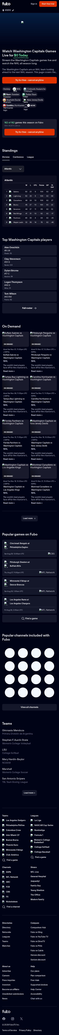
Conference (18, 157)
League (30, 157)
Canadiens (17, 200)
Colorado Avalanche (36, 89)
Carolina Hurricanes (15, 105)
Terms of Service (9, 1030)
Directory (37, 1030)
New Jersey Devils (35, 100)
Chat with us (36, 998)
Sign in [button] (34, 4)
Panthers (16, 218)
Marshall (7, 768)
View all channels (29, 707)
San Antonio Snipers (13, 778)
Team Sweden (13, 94)
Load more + (29, 793)
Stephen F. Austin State (15, 739)
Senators (16, 209)
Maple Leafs (18, 222)
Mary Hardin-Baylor (13, 759)
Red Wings (17, 213)
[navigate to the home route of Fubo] (6, 4)
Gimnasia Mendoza (13, 730)
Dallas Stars (31, 94)
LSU (4, 749)
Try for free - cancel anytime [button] (29, 80)
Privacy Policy (25, 1030)
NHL (19, 89)
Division (6, 157)
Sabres (16, 192)
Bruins (15, 205)
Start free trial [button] (48, 4)
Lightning (17, 196)
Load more (28, 518)
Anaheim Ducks (13, 100)
